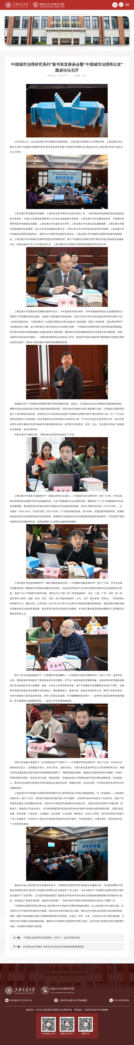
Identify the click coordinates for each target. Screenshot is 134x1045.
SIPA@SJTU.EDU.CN (21, 1000)
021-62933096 (121, 1000)
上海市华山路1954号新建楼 (73, 1000)
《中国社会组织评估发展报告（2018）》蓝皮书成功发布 (51, 937)
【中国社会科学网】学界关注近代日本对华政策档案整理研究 (53, 946)
